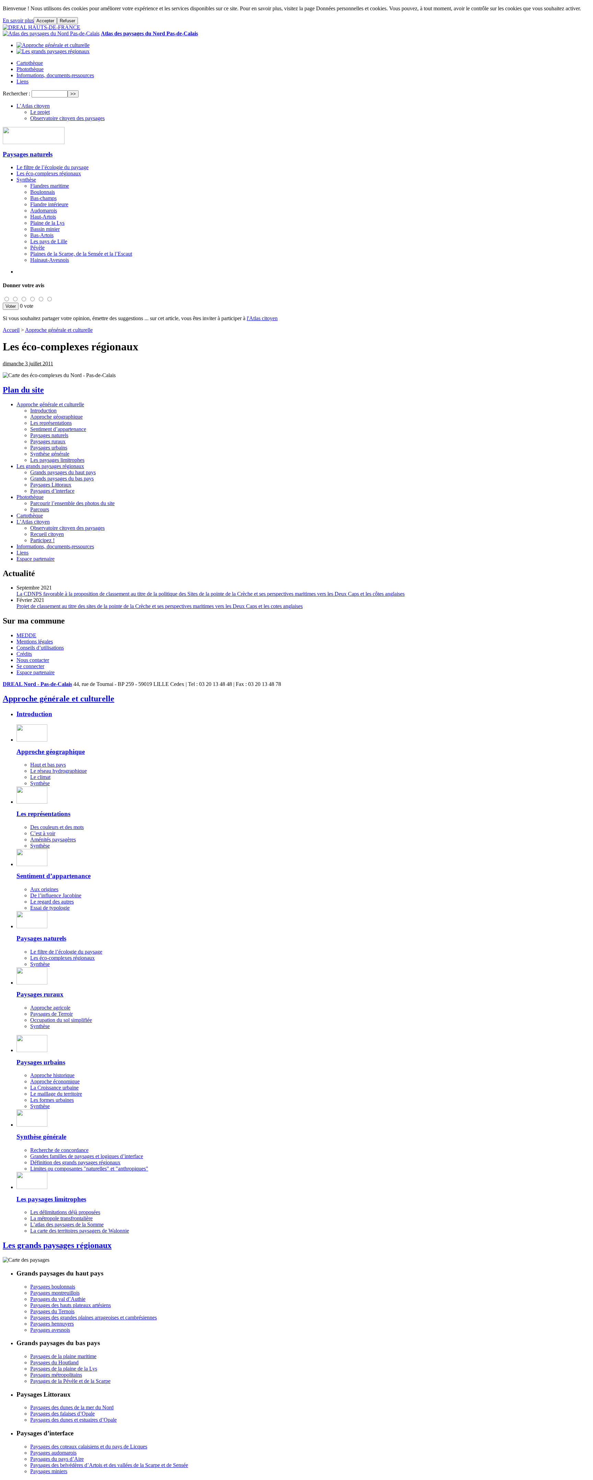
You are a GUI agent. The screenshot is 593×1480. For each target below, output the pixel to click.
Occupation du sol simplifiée (61, 1020)
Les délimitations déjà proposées (65, 1212)
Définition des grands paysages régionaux (75, 1162)
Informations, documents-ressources (55, 75)
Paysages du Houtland (54, 1362)
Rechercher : (16, 93)
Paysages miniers (48, 1471)
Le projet (40, 112)
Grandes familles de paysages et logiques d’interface (86, 1156)
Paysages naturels (28, 154)
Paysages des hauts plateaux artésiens (70, 1305)
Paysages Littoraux (50, 485)
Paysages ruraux (48, 441)
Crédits (24, 654)
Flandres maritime (49, 186)
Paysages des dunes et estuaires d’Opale (73, 1420)
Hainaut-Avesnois (49, 260)
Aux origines (44, 889)
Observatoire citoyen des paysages (67, 118)
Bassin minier (45, 229)
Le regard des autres (52, 902)
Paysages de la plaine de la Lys (63, 1369)
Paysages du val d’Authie (57, 1299)
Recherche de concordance (59, 1150)
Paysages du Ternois (52, 1311)
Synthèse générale (49, 454)
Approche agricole (50, 1008)
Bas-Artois (42, 235)
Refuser (67, 20)
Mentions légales (34, 641)
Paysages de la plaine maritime (63, 1356)
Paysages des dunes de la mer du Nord (72, 1407)
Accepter (45, 20)
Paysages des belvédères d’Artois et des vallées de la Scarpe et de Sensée (109, 1465)
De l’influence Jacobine (55, 895)
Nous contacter (32, 660)
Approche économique (55, 1081)
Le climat (40, 777)
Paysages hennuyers (52, 1324)
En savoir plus (18, 20)
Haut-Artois (43, 217)
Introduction (43, 410)
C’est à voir (42, 833)
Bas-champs (43, 198)
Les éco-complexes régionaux (48, 173)
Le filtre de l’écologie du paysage (52, 167)
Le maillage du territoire (56, 1094)
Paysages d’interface (52, 491)
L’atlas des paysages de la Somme (67, 1224)
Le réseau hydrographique (58, 771)
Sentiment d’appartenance (58, 429)
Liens (22, 81)
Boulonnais (42, 192)
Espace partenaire (35, 559)
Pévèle (37, 247)
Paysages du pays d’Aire (57, 1459)
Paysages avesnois (50, 1330)
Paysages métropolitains (56, 1375)
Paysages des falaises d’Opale (62, 1414)
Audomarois (43, 210)
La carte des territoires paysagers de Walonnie (79, 1231)
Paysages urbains (48, 448)
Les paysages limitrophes (57, 460)
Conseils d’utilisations (40, 648)
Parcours (39, 509)
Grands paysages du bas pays (62, 478)
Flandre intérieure (49, 204)
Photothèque (30, 69)
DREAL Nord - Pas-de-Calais (37, 684)
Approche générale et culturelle (59, 330)
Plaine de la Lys (47, 223)
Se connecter (30, 666)
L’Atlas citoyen (33, 106)
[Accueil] (41, 27)
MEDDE (26, 635)
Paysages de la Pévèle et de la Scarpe (70, 1381)
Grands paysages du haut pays (63, 472)
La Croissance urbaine (54, 1088)
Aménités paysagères (53, 839)
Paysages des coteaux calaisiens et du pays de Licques (88, 1446)
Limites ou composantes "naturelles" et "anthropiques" (89, 1169)
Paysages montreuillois (55, 1293)
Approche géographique (56, 417)
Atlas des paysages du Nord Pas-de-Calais (149, 33)
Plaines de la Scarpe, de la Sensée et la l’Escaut (81, 254)
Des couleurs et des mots (57, 827)
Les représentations (51, 423)
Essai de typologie (50, 908)
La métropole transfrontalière (61, 1218)
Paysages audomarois (53, 1453)
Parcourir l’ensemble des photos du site (72, 503)
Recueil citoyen (47, 534)
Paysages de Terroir (51, 1014)
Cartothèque (29, 63)
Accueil (11, 330)
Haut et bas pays (48, 765)
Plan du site (23, 389)
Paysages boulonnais (52, 1287)
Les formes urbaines (52, 1100)
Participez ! (42, 540)
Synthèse (26, 180)
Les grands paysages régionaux (50, 466)
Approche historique (52, 1075)
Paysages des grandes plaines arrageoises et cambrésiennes (93, 1317)
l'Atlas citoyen (262, 318)
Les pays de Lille (48, 241)
